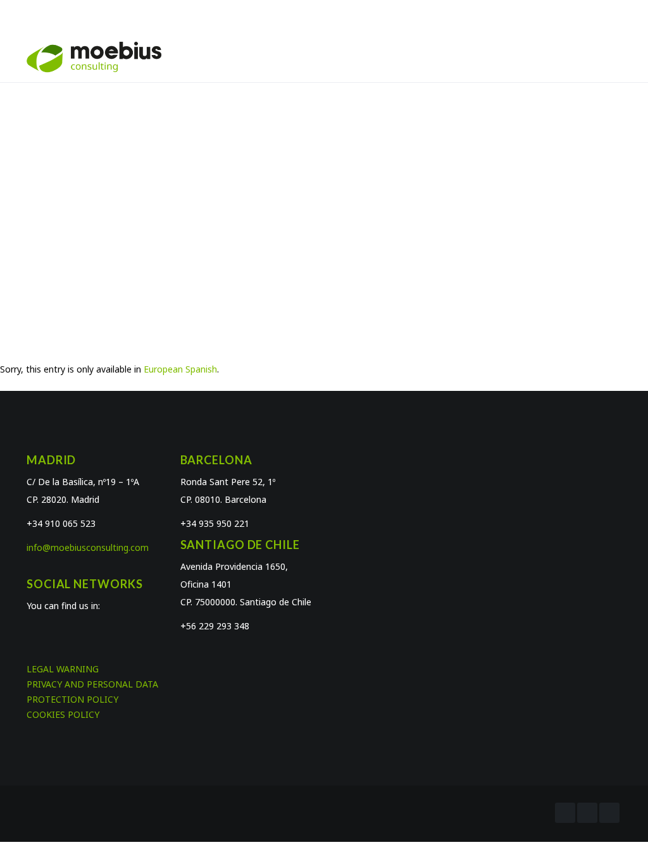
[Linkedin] (609, 813)
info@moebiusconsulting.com (88, 547)
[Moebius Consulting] (94, 57)
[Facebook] (565, 813)
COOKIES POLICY (63, 714)
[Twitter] (587, 813)
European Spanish (180, 369)
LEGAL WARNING (63, 669)
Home (281, 205)
